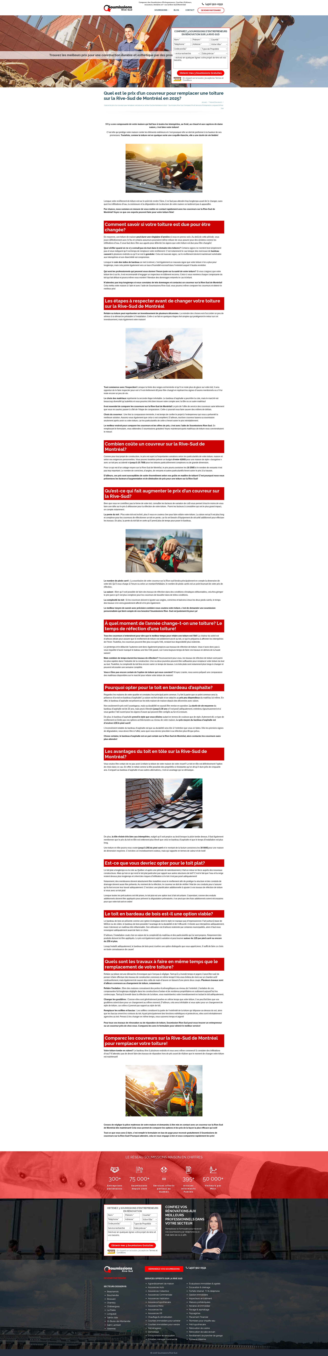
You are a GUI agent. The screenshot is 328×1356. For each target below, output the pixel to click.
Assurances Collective (158, 1291)
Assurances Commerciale (160, 1295)
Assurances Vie (155, 1309)
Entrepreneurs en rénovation (161, 1335)
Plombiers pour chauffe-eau (202, 1321)
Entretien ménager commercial (162, 1339)
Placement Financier (198, 1317)
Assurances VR (155, 1313)
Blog (176, 10)
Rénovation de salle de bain (202, 1332)
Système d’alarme (197, 1339)
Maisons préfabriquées (199, 1302)
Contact (189, 10)
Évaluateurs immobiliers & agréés (204, 1283)
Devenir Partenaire (211, 10)
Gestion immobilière (198, 1295)
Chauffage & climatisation (160, 1317)
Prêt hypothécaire (197, 1324)
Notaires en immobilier (199, 1306)
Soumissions (161, 10)
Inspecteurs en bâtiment (200, 1298)
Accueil (204, 102)
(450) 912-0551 (214, 4)
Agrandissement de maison (161, 1283)
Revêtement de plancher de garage (206, 1335)
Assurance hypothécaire (159, 1302)
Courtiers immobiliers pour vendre (164, 1324)
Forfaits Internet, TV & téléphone (204, 1291)
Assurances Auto (156, 1287)
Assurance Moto (155, 1306)
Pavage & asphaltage (199, 1309)
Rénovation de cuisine (199, 1328)
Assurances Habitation (158, 1298)
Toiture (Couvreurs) (215, 102)
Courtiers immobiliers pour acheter (164, 1321)
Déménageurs (154, 1328)
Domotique (153, 1332)
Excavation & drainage (199, 1287)
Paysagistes (194, 1313)
